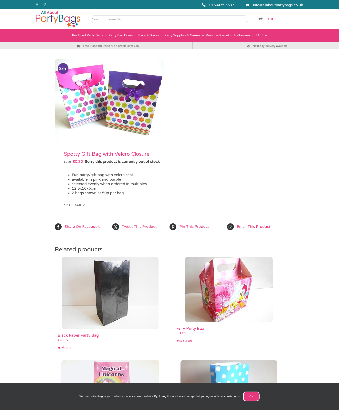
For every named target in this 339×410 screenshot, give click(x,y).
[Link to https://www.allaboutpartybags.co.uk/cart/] (260, 18)
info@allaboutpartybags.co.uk (278, 5)
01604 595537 (221, 5)
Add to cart (66, 347)
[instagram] (44, 4)
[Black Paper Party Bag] (110, 293)
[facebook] (37, 4)
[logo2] (57, 12)
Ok (251, 396)
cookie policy (232, 396)
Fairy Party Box (190, 328)
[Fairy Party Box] (228, 289)
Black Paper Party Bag (78, 335)
